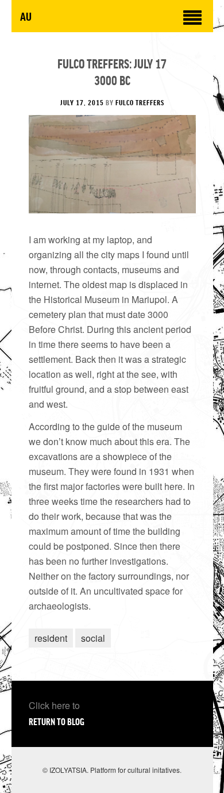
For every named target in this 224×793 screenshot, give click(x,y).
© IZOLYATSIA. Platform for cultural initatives (111, 770)
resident (50, 638)
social (93, 638)
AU (26, 15)
